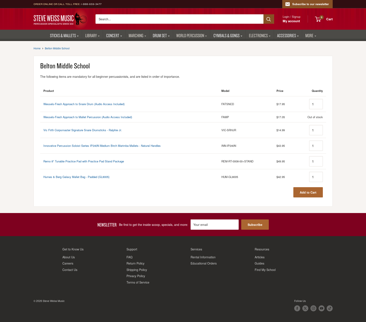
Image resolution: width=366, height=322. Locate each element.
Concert (112, 35)
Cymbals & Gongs (226, 35)
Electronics (258, 35)
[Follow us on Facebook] (297, 308)
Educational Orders (204, 263)
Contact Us (69, 270)
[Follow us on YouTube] (322, 308)
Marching (136, 35)
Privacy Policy (135, 276)
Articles (260, 257)
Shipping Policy (136, 270)
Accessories (286, 35)
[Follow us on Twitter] (305, 308)
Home (37, 48)
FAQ (129, 257)
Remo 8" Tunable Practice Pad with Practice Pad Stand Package (83, 161)
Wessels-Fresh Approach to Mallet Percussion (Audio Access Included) (87, 117)
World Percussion (190, 35)
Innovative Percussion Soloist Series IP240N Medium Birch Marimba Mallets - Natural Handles (102, 146)
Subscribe (255, 224)
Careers (67, 263)
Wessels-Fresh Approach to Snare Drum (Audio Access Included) (84, 104)
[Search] (268, 19)
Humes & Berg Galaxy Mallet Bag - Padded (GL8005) (76, 177)
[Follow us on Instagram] (313, 308)
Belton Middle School (57, 48)
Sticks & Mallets (63, 35)
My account (291, 21)
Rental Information (203, 257)
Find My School (265, 270)
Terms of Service (137, 282)
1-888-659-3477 (91, 4)
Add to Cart (308, 192)
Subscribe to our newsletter (310, 4)
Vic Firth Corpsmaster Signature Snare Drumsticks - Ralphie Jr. (82, 130)
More (309, 35)
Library (91, 35)
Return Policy (135, 263)
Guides (259, 263)
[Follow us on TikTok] (330, 308)
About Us (68, 257)
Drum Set (160, 35)
